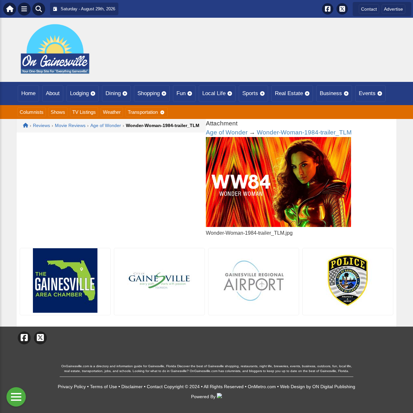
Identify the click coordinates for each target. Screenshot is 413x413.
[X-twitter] (342, 9)
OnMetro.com (262, 386)
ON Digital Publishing (333, 386)
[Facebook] (327, 9)
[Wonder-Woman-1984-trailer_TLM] (278, 225)
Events (367, 93)
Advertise (393, 9)
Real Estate (289, 93)
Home (28, 93)
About (53, 93)
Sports (250, 93)
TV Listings (84, 112)
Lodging (79, 93)
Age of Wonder (226, 132)
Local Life (214, 93)
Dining (113, 93)
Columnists (32, 112)
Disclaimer (132, 386)
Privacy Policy (72, 386)
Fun (181, 93)
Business (331, 93)
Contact (369, 9)
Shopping (148, 93)
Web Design (292, 386)
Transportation (143, 112)
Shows (58, 112)
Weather (112, 112)
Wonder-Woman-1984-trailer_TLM (304, 132)
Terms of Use (103, 386)
